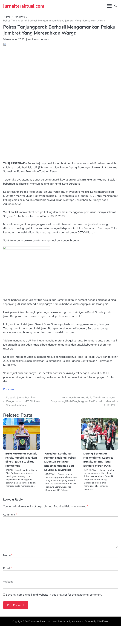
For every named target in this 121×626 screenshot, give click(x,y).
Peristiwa (8, 388)
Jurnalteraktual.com (23, 6)
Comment (10, 514)
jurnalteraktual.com (37, 39)
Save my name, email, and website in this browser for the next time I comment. (54, 594)
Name (7, 555)
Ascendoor (77, 621)
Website (8, 581)
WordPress (102, 621)
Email (7, 568)
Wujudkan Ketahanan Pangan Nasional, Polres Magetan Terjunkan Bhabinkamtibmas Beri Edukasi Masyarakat (60, 461)
